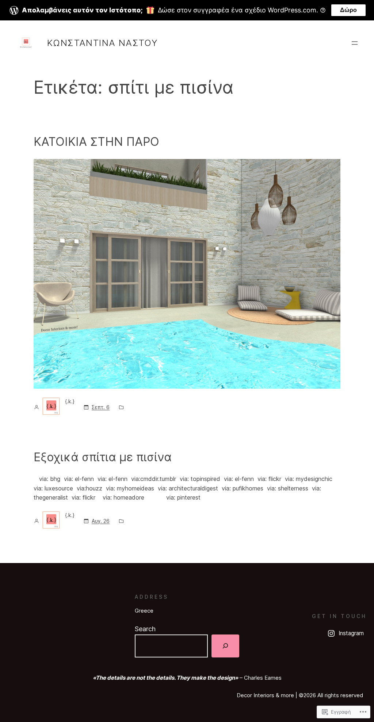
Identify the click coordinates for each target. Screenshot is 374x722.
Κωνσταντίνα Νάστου (102, 43)
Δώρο (348, 10)
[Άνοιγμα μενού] (354, 43)
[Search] (225, 645)
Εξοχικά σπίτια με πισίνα (103, 457)
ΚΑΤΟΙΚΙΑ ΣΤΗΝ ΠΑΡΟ (96, 142)
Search (145, 629)
